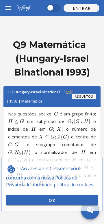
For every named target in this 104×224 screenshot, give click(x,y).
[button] (81, 8)
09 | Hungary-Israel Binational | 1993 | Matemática (33, 96)
